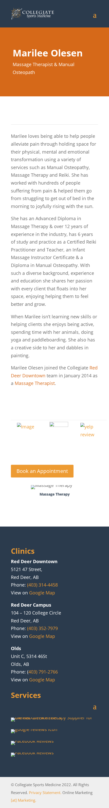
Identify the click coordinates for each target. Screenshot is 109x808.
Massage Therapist (35, 383)
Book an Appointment (42, 471)
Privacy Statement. (45, 792)
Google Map (42, 593)
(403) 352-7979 (42, 628)
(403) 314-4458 (42, 585)
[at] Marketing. (23, 800)
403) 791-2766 (43, 672)
